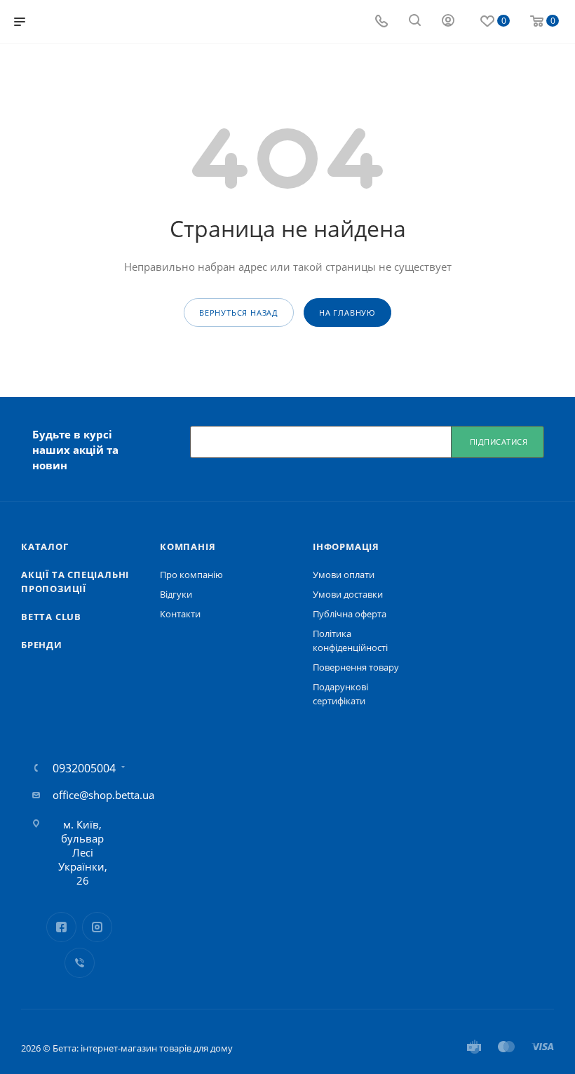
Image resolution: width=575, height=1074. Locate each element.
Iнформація (346, 546)
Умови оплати (343, 574)
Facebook (61, 927)
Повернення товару (356, 667)
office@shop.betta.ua (103, 795)
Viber (80, 963)
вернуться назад (238, 312)
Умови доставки (348, 594)
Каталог (45, 546)
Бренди (41, 644)
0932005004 (84, 768)
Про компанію (191, 574)
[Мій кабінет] (448, 22)
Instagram (97, 927)
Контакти (180, 614)
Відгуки (176, 594)
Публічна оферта (349, 614)
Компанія (187, 546)
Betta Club (51, 616)
